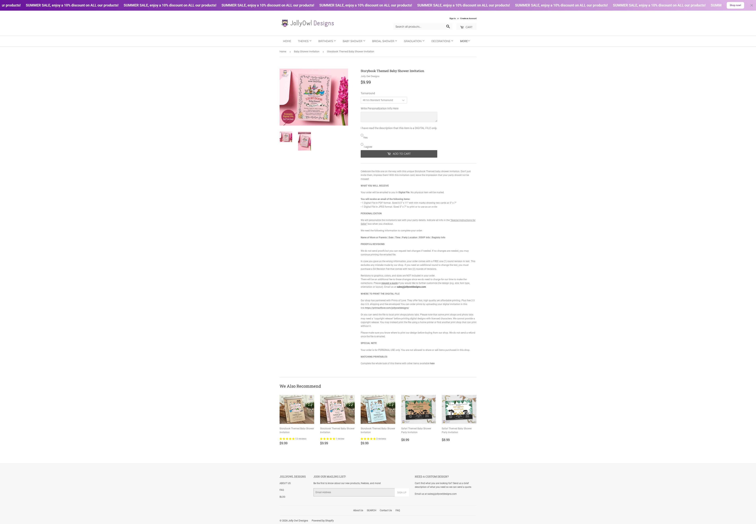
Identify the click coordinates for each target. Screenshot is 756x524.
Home (287, 41)
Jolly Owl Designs (298, 520)
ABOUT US (285, 483)
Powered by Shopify (323, 520)
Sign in (452, 18)
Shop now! (735, 5)
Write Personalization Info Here (379, 108)
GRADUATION (413, 41)
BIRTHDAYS (326, 41)
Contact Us (386, 510)
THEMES (303, 41)
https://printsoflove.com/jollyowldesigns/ (387, 308)
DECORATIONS (441, 41)
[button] (287, 438)
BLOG (282, 496)
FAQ (282, 490)
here (432, 363)
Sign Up (401, 492)
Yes (365, 137)
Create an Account (468, 18)
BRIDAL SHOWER (383, 41)
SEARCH (371, 510)
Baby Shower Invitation (306, 51)
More (464, 41)
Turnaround (368, 93)
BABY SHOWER (353, 41)
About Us (358, 510)
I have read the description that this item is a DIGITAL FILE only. (399, 128)
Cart (468, 27)
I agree (367, 146)
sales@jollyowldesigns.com (411, 287)
